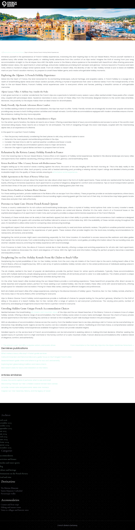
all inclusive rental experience (65, 172)
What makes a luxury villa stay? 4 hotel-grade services (24, 353)
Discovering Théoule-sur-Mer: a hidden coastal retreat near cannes (29, 384)
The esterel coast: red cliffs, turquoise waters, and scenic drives (29, 345)
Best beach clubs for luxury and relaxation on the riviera (24, 368)
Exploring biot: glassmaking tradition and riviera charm (23, 364)
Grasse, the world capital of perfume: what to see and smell (26, 380)
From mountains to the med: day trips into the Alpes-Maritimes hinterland (101, 345)
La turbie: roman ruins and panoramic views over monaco (25, 387)
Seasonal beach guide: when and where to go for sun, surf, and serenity (30, 360)
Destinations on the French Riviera (14, 52)
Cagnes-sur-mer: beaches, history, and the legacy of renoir (26, 391)
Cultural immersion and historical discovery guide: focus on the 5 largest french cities (36, 357)
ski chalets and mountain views (44, 312)
